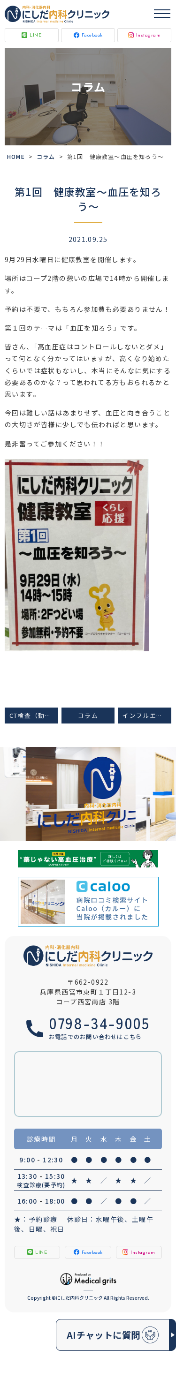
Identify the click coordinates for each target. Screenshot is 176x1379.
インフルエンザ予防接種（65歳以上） (146, 715)
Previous (9, 773)
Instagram (148, 35)
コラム (46, 156)
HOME (16, 156)
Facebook (92, 35)
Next (167, 773)
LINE (35, 35)
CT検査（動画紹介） (33, 715)
